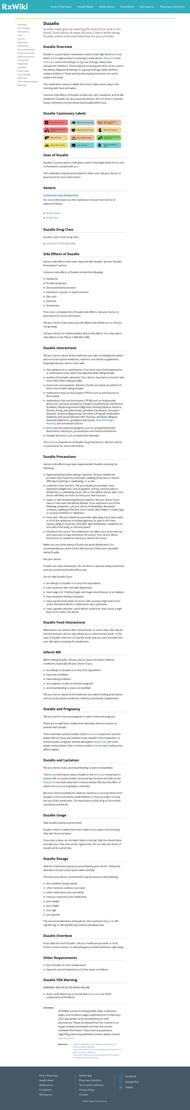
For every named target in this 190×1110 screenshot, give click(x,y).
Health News (85, 6)
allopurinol (109, 58)
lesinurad (48, 62)
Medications (106, 6)
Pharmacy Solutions (172, 6)
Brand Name (53, 213)
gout (76, 166)
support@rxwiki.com (66, 1038)
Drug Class (52, 217)
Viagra (110, 420)
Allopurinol (49, 782)
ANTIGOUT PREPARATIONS (61, 243)
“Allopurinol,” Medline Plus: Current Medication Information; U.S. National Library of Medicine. (96, 1056)
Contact (83, 1094)
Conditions (127, 6)
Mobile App (85, 1075)
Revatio (50, 423)
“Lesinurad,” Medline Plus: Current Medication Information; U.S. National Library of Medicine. (97, 1050)
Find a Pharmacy (61, 6)
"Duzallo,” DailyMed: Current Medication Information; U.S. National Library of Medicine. (95, 1045)
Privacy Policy (86, 1089)
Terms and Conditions (91, 1085)
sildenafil (101, 420)
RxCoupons (147, 6)
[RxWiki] (14, 6)
